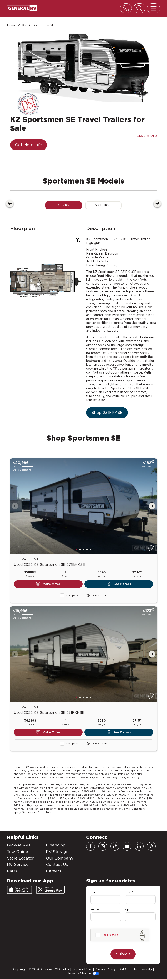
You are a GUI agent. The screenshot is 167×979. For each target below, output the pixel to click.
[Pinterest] (151, 846)
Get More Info (28, 145)
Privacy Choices (80, 973)
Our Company (59, 858)
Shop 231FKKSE (107, 412)
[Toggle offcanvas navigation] (153, 8)
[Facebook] (90, 846)
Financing (56, 845)
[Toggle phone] (126, 8)
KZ (24, 25)
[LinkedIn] (139, 846)
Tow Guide (17, 851)
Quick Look (99, 595)
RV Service (17, 864)
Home (11, 25)
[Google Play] (50, 890)
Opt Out (124, 969)
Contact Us (57, 864)
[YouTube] (127, 846)
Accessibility (143, 969)
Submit (123, 954)
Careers (53, 871)
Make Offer (51, 584)
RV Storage (57, 851)
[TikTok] (114, 846)
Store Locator (20, 858)
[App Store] (19, 890)
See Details (122, 584)
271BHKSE (103, 205)
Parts (12, 871)
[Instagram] (102, 846)
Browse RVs (18, 845)
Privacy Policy (105, 969)
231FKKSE (64, 205)
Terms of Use (82, 969)
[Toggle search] (139, 8)
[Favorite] (151, 548)
